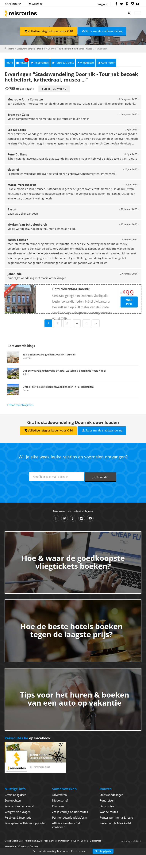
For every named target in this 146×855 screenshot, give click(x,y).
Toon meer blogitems (21, 405)
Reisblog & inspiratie (18, 817)
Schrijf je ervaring (54, 88)
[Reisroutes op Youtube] (137, 4)
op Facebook (27, 738)
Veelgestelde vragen (18, 812)
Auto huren (108, 62)
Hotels (23, 61)
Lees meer (82, 851)
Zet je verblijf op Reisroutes (70, 812)
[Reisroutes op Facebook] (116, 4)
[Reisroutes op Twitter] (121, 4)
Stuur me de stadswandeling (103, 31)
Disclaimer (95, 840)
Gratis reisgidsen (15, 795)
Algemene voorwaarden (56, 840)
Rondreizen (107, 800)
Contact (34, 846)
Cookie (84, 840)
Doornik (41, 48)
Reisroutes (21, 13)
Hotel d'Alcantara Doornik (71, 289)
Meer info (129, 302)
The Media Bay (15, 840)
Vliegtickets (87, 62)
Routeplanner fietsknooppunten (25, 823)
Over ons (58, 806)
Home (11, 48)
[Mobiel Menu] (137, 14)
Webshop (37, 3)
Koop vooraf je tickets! (19, 806)
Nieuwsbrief (60, 800)
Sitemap (23, 846)
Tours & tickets (64, 62)
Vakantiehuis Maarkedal (115, 823)
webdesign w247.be (131, 841)
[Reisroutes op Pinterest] (127, 4)
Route (9, 62)
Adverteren (14, 3)
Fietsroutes (107, 806)
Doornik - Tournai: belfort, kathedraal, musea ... (71, 48)
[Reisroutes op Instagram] (132, 4)
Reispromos (41, 62)
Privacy (75, 840)
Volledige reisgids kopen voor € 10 (50, 31)
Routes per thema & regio (116, 817)
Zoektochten (13, 800)
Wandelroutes (109, 812)
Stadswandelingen (26, 48)
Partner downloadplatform (69, 817)
